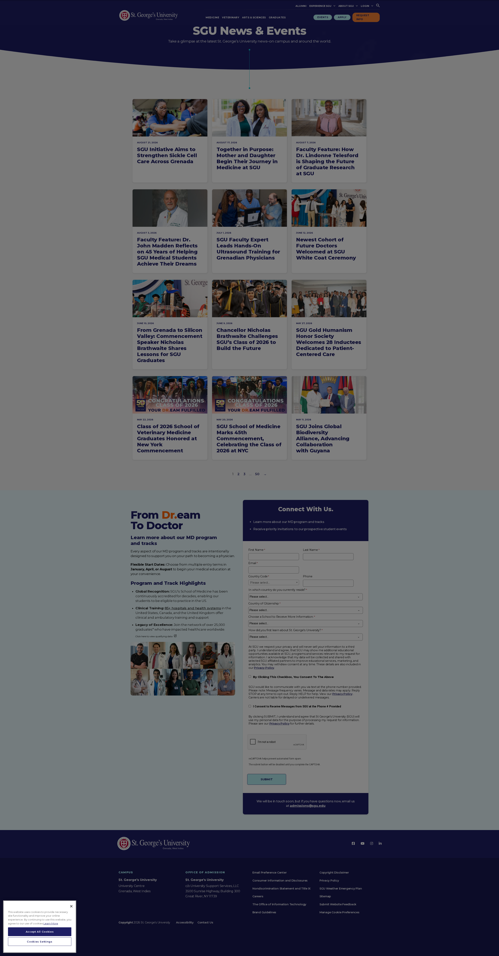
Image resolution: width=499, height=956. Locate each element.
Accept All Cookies (40, 931)
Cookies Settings (39, 941)
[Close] (71, 906)
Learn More (50, 923)
